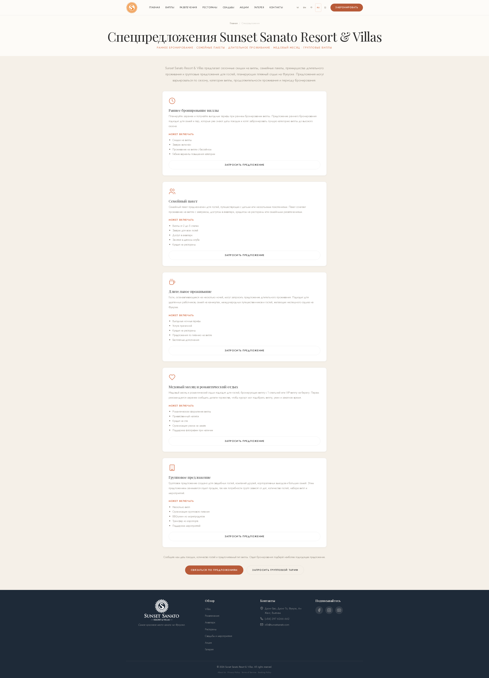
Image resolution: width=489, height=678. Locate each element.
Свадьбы (228, 7)
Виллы (169, 7)
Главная (154, 7)
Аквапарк (210, 622)
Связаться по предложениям (214, 570)
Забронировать (346, 7)
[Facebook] (319, 610)
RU (318, 7)
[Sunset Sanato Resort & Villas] (132, 7)
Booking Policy (264, 672)
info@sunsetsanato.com (277, 625)
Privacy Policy (233, 672)
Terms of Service (249, 672)
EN (304, 7)
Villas (208, 609)
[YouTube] (339, 610)
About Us (222, 672)
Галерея (259, 7)
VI (298, 7)
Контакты (276, 7)
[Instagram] (329, 610)
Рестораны (209, 7)
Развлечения (188, 7)
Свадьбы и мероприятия (218, 636)
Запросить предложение (245, 165)
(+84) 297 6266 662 (277, 619)
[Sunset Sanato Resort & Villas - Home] (161, 609)
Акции (244, 7)
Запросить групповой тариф (275, 570)
